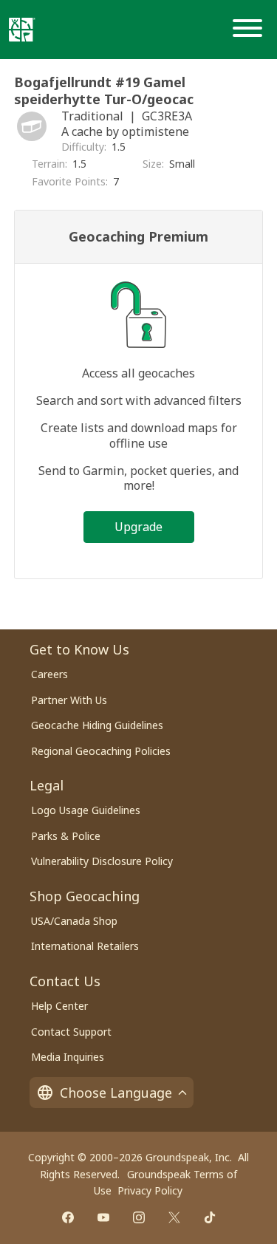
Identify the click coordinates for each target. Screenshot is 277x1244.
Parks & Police (65, 836)
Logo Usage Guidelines (85, 810)
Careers (49, 674)
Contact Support (71, 1032)
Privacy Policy (149, 1190)
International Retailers (85, 946)
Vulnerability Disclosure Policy (102, 861)
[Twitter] (174, 1217)
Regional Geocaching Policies (101, 751)
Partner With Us (69, 700)
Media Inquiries (67, 1057)
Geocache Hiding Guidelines (97, 725)
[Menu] (250, 29)
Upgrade (138, 527)
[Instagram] (139, 1217)
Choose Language (116, 1092)
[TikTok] (210, 1217)
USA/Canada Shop (74, 921)
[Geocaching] (22, 29)
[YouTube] (103, 1217)
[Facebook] (68, 1217)
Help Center (59, 1006)
